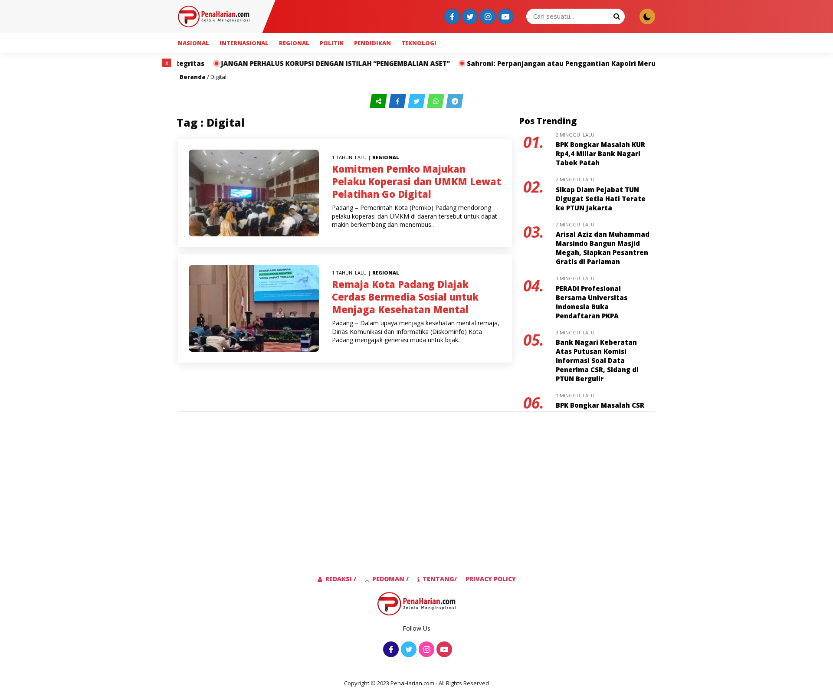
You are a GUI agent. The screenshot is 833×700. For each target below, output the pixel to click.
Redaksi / (340, 579)
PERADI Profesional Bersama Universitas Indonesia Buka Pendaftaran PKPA (591, 302)
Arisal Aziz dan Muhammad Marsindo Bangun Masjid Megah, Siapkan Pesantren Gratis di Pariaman (602, 248)
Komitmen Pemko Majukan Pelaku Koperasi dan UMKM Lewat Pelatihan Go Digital (416, 181)
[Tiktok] (504, 17)
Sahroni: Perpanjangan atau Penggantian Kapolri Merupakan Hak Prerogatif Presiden (579, 63)
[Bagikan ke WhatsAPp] (436, 101)
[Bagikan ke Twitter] (417, 101)
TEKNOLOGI (418, 43)
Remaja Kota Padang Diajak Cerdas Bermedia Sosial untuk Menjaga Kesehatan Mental (405, 296)
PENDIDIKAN (372, 43)
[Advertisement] (127, 189)
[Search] (616, 16)
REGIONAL (294, 43)
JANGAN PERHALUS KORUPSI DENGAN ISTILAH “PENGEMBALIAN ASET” (300, 63)
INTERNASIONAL (244, 43)
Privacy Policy (491, 579)
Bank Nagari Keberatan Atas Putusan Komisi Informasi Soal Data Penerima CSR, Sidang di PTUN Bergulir (597, 360)
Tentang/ (440, 579)
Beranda (193, 77)
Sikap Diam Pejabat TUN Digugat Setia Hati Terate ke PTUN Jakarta (601, 198)
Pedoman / (390, 579)
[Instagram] (486, 17)
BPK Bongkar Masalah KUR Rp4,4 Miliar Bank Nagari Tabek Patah (600, 153)
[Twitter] (469, 17)
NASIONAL (193, 43)
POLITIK (332, 43)
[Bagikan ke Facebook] (398, 101)
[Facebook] (451, 17)
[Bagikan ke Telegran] (454, 101)
